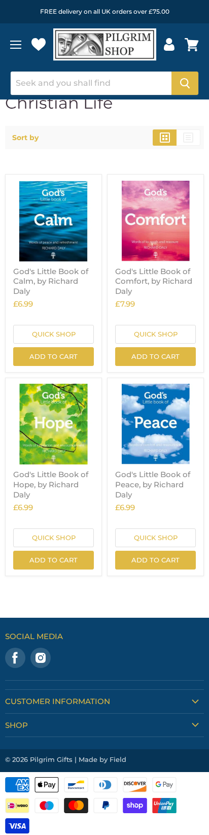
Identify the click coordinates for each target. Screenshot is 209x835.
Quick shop (54, 334)
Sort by (25, 137)
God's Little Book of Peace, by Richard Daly (152, 484)
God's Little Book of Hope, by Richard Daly (50, 484)
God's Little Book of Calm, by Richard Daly (50, 281)
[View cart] (192, 44)
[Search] (184, 83)
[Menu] (15, 44)
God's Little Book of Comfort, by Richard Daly (153, 281)
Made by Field (102, 759)
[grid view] (165, 137)
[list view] (188, 137)
